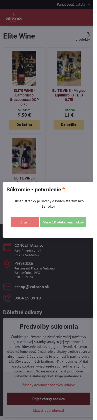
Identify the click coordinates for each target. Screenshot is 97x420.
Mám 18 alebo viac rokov (63, 222)
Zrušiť (25, 222)
